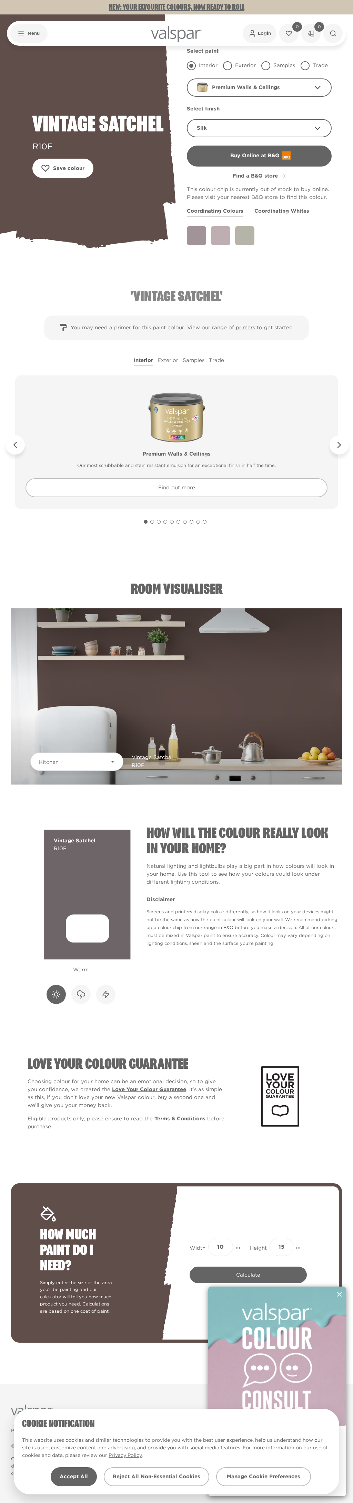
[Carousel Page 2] (152, 522)
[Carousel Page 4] (165, 522)
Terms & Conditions (179, 1119)
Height (258, 1248)
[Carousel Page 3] (159, 522)
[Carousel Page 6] (178, 522)
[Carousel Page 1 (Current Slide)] (146, 522)
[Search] (333, 33)
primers (245, 327)
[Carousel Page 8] (191, 522)
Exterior (168, 360)
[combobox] (259, 87)
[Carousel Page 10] (204, 522)
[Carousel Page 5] (172, 522)
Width (197, 1248)
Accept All (74, 1476)
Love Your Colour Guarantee (149, 1089)
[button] (29, 33)
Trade (216, 360)
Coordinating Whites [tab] (281, 211)
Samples (193, 360)
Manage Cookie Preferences (263, 1476)
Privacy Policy (125, 1455)
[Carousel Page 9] (198, 522)
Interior (143, 360)
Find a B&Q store (255, 176)
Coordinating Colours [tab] (215, 211)
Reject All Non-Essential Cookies (156, 1476)
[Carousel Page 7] (185, 522)
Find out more (176, 487)
